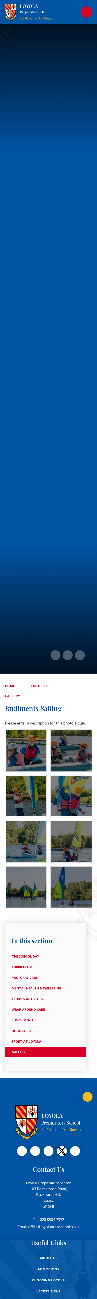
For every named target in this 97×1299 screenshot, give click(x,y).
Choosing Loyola (48, 1280)
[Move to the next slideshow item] (68, 655)
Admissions (48, 1269)
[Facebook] (22, 1151)
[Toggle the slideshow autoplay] (80, 655)
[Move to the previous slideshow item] (55, 655)
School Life (40, 686)
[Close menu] (86, 12)
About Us (49, 1258)
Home (10, 686)
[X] (62, 1151)
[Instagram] (75, 1151)
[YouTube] (48, 1151)
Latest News (48, 1291)
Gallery (12, 696)
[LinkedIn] (35, 1151)
